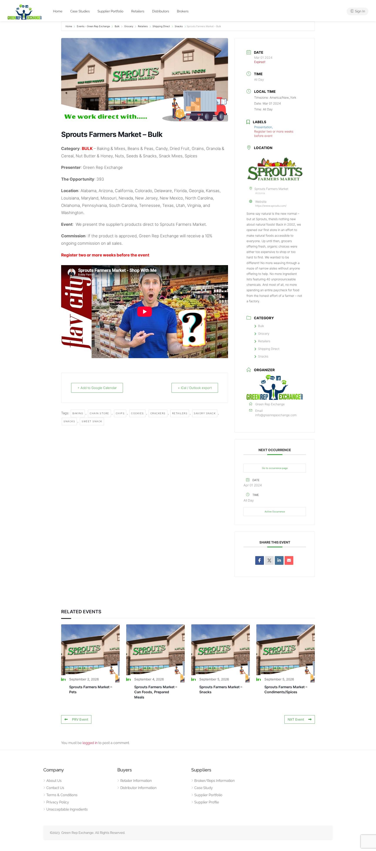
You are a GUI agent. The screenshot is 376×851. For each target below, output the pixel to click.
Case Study (203, 788)
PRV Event (80, 719)
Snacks (179, 26)
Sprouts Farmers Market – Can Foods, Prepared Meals (155, 692)
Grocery (128, 26)
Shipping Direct (161, 26)
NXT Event (296, 719)
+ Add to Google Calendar (97, 388)
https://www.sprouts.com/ (270, 205)
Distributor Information (138, 788)
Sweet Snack (92, 421)
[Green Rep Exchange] (25, 12)
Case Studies (80, 11)
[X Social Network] (269, 560)
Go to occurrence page (275, 468)
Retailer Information (136, 781)
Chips (120, 413)
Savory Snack (205, 413)
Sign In (359, 11)
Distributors (160, 11)
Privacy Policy (57, 802)
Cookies (137, 413)
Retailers (137, 11)
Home (57, 11)
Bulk (117, 26)
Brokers (182, 11)
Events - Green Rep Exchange (93, 26)
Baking (77, 413)
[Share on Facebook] (259, 560)
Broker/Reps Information (214, 781)
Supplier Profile (206, 802)
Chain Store (99, 413)
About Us (54, 781)
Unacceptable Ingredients (67, 809)
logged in (89, 743)
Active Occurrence (275, 511)
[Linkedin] (279, 560)
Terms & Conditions (61, 795)
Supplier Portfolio (110, 11)
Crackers (158, 413)
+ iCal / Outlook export (195, 388)
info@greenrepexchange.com (276, 415)
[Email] (289, 560)
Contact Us (55, 788)
